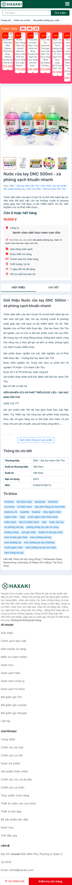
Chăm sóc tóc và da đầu (16, 779)
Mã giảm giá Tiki (11, 697)
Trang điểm (8, 739)
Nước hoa (7, 827)
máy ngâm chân (52, 511)
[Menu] (67, 3)
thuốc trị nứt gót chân (50, 532)
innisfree (9, 501)
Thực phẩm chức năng (15, 795)
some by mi (11, 511)
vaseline (24, 511)
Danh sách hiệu (10, 673)
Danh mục (7, 665)
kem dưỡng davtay (40, 537)
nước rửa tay (56, 522)
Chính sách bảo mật (13, 641)
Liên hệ (5, 721)
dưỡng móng (12, 532)
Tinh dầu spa (9, 835)
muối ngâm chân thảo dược (43, 516)
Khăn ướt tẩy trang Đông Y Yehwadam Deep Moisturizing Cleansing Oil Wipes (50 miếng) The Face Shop (32, 562)
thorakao (53, 501)
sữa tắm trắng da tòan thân (50, 506)
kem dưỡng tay (13, 542)
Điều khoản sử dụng (13, 649)
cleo (44, 522)
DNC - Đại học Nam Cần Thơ (24, 185)
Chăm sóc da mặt (12, 747)
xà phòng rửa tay (14, 527)
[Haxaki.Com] (16, 4)
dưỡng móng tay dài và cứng (42, 527)
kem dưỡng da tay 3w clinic (41, 547)
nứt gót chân (29, 532)
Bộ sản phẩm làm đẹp (14, 819)
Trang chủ (6, 20)
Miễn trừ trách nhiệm (14, 657)
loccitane (9, 506)
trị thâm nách (24, 506)
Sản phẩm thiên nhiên (14, 771)
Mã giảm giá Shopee (14, 713)
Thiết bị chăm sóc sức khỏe (18, 803)
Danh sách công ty (13, 681)
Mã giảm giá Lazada (13, 705)
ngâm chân (11, 516)
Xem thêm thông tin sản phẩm (36, 439)
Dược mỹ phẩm (10, 763)
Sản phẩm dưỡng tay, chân (46, 20)
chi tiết (53, 287)
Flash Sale (9, 29)
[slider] (10, 163)
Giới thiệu (18, 287)
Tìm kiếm (60, 13)
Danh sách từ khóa (13, 689)
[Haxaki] (17, 586)
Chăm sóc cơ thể (22, 20)
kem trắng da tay (14, 552)
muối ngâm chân (14, 547)
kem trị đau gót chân (16, 537)
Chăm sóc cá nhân (12, 787)
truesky (36, 511)
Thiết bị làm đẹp (11, 811)
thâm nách (10, 522)
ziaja (22, 516)
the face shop (24, 501)
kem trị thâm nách (29, 522)
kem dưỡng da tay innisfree (39, 542)
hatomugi (40, 501)
